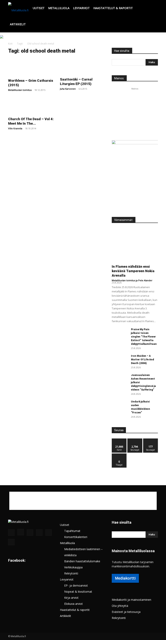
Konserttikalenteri (75, 537)
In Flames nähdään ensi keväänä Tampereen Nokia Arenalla (133, 270)
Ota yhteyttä (120, 606)
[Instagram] (20, 532)
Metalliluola (58, 8)
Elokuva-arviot (73, 604)
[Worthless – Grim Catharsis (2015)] (31, 67)
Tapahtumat (72, 531)
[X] (48, 532)
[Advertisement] (135, 111)
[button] (153, 8)
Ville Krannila (15, 128)
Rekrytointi (71, 573)
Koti (10, 43)
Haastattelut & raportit (113, 8)
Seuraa (135, 440)
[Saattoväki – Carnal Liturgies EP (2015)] (83, 66)
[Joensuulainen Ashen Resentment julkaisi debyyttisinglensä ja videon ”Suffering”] (120, 379)
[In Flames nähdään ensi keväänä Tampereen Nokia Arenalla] (135, 245)
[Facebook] (11, 532)
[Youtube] (11, 542)
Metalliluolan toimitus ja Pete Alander (132, 280)
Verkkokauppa (73, 567)
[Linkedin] (30, 532)
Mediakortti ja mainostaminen (131, 600)
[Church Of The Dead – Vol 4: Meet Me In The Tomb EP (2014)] (31, 106)
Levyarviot (81, 8)
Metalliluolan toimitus (20, 89)
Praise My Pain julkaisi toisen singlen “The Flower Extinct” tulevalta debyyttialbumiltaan (144, 336)
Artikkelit (18, 24)
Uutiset (39, 8)
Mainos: (119, 78)
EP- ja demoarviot (76, 585)
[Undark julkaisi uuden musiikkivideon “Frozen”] (120, 405)
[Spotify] (39, 532)
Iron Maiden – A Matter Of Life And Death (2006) (142, 359)
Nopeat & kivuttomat (78, 591)
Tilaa (119, 454)
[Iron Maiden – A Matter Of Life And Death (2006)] (120, 359)
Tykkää (119, 440)
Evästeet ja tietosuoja (126, 612)
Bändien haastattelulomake (82, 561)
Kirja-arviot (71, 598)
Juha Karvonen (68, 88)
